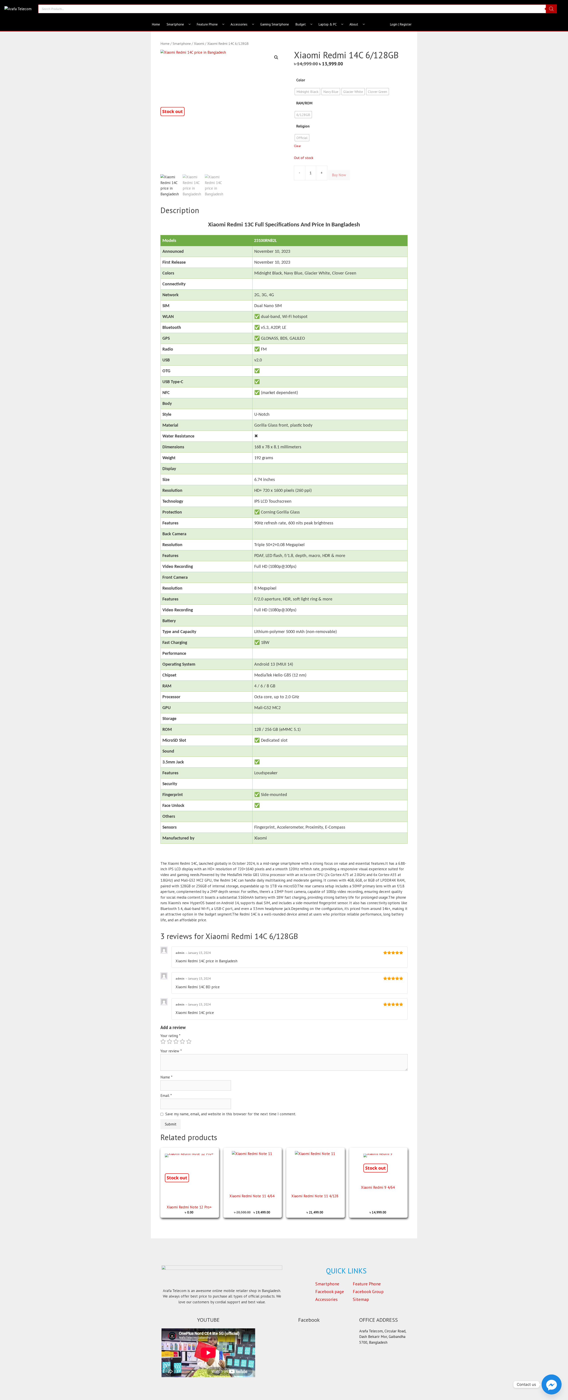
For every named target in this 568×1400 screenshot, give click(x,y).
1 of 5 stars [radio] (163, 1041)
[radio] (307, 91)
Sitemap (361, 1299)
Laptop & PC (328, 24)
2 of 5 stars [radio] (169, 1041)
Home (156, 24)
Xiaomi (199, 43)
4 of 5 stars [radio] (182, 1041)
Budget (301, 24)
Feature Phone (207, 24)
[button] (276, 57)
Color (300, 80)
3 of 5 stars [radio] (176, 1041)
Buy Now (339, 175)
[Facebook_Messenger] (552, 1384)
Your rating (170, 1035)
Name (166, 1077)
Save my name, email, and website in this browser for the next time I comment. (230, 1114)
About (353, 24)
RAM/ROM (304, 103)
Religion (303, 126)
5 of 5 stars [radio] (188, 1041)
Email (166, 1095)
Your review (171, 1051)
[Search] (551, 8)
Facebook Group (368, 1291)
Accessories (239, 24)
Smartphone (175, 24)
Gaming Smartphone (274, 24)
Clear (297, 146)
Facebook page (329, 1291)
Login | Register (401, 24)
